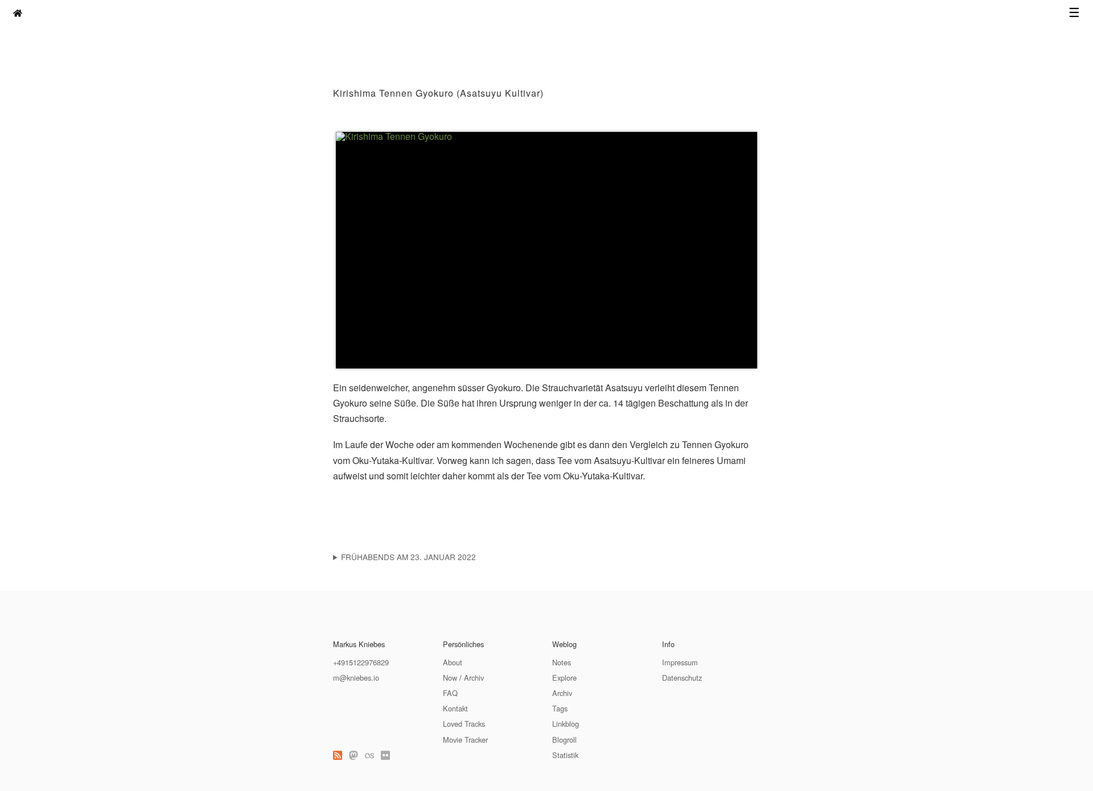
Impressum (680, 662)
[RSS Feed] (337, 755)
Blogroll (564, 739)
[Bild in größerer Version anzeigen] (546, 250)
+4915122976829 (361, 662)
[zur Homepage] (18, 13)
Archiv (474, 677)
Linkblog (565, 723)
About (452, 662)
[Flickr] (385, 755)
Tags (560, 708)
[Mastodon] (353, 755)
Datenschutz (682, 677)
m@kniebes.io (356, 677)
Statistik (565, 754)
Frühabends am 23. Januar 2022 (408, 556)
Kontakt (455, 708)
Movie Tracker (465, 739)
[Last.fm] (369, 755)
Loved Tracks (464, 723)
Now (450, 677)
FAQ (450, 693)
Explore (564, 677)
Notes (561, 662)
